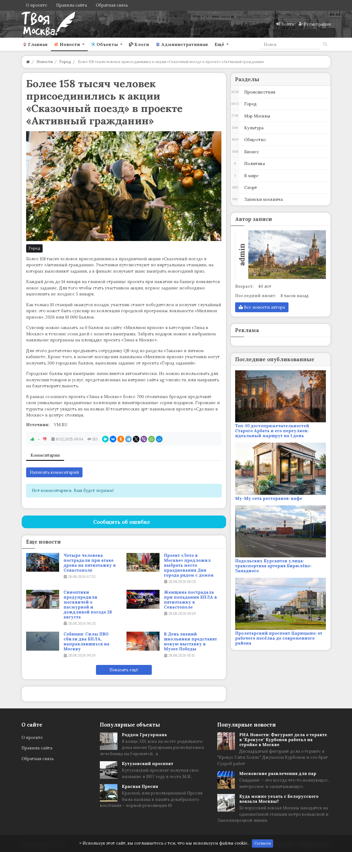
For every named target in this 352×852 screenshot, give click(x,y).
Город (34, 248)
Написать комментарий (54, 472)
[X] (136, 439)
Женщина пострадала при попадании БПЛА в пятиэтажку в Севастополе (190, 600)
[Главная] (28, 61)
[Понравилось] (32, 439)
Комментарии (45, 455)
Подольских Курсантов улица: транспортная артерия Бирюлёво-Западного (273, 565)
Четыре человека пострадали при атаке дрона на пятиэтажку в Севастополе (90, 563)
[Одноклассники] (120, 439)
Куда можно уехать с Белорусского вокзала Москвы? (278, 799)
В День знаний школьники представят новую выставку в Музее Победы (190, 641)
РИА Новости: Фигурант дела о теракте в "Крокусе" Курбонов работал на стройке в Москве (283, 739)
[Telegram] (128, 439)
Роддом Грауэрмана (144, 734)
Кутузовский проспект (147, 763)
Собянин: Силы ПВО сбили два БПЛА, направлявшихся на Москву (86, 641)
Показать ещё (123, 669)
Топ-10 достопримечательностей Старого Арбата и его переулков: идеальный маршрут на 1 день (272, 430)
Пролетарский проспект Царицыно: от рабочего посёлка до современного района (278, 638)
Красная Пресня (140, 786)
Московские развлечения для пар (277, 773)
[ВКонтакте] (113, 439)
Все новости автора (264, 307)
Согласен (262, 843)
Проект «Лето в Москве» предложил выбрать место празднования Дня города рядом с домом (189, 565)
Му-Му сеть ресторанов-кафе (268, 498)
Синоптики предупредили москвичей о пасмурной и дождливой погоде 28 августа (88, 605)
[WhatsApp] (151, 439)
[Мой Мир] (159, 439)
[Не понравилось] (45, 439)
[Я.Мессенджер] (105, 439)
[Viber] (144, 439)
